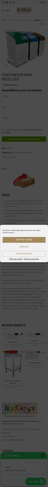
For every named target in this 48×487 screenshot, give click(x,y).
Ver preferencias (24, 254)
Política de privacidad (31, 259)
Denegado (24, 247)
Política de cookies (16, 259)
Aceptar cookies (24, 240)
